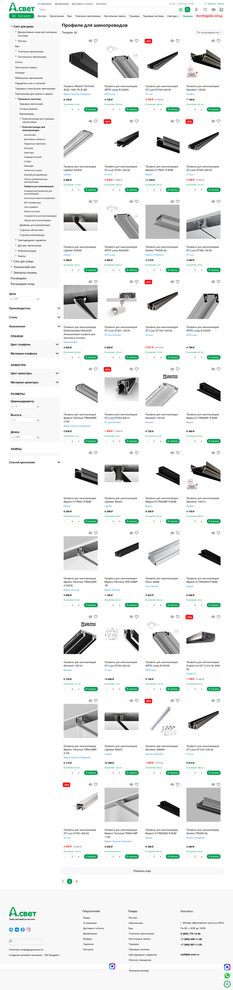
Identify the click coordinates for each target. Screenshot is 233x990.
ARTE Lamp (110, 94)
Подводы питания (33, 157)
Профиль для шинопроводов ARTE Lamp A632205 (121, 248)
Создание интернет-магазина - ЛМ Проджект (34, 955)
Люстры (42, 16)
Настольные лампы (115, 16)
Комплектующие (27, 250)
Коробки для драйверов (35, 174)
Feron (151, 586)
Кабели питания (32, 211)
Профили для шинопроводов (39, 186)
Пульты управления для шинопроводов (35, 180)
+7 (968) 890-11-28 (191, 939)
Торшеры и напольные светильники (35, 88)
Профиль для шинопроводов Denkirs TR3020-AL (161, 248)
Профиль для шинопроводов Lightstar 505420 (80, 248)
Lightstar (67, 174)
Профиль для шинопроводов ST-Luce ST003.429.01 (121, 416)
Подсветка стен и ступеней (30, 83)
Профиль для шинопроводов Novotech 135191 (80, 663)
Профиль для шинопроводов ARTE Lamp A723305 (161, 663)
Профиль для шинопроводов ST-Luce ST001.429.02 (121, 168)
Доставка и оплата (82, 3)
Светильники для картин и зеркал (34, 93)
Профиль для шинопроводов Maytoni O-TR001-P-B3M (161, 168)
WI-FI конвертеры (32, 202)
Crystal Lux (191, 673)
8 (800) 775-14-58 (190, 933)
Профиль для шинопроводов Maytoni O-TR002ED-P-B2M (202, 579)
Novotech (190, 94)
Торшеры (134, 16)
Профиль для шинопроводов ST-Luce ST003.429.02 (121, 663)
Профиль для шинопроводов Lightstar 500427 (121, 499)
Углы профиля (31, 207)
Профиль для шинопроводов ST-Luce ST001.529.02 (80, 831)
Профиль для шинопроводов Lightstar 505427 (121, 747)
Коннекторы (30, 134)
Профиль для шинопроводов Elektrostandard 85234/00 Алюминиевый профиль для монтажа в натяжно (80, 332)
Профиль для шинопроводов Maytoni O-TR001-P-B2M (80, 499)
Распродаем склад (22, 284)
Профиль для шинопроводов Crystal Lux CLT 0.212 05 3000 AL (203, 665)
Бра (69, 16)
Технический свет (24, 267)
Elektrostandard (70, 342)
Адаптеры (29, 152)
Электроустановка (25, 272)
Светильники (57, 16)
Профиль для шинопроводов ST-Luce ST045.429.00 (202, 168)
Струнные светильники (31, 230)
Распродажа (18, 278)
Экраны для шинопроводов (37, 220)
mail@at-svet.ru (190, 954)
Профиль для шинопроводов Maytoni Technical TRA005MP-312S (80, 417)
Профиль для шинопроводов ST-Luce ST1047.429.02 (161, 328)
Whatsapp (227, 976)
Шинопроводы (27, 113)
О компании (45, 3)
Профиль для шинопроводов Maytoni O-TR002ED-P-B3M (161, 831)
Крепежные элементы (35, 139)
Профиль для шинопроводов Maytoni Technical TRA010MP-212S (80, 749)
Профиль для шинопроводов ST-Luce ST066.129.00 (202, 248)
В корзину (91, 109)
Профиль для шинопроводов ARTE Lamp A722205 (121, 87)
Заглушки (28, 148)
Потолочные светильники (32, 56)
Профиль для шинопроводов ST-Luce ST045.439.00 (161, 87)
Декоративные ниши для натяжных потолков (37, 33)
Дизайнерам (62, 3)
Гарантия (88, 944)
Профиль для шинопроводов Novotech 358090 (161, 747)
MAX (227, 967)
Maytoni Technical (77, 94)
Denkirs (154, 254)
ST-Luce (149, 94)
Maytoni (148, 174)
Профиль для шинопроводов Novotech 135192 (161, 416)
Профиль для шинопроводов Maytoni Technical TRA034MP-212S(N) (80, 581)
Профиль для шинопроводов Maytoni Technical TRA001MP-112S (121, 833)
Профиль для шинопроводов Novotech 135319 (202, 499)
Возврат (87, 938)
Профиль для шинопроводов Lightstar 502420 (80, 168)
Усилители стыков (33, 170)
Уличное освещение (140, 960)
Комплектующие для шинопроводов (33, 128)
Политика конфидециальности (26, 949)
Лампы (22, 256)
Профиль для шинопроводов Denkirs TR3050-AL (202, 831)
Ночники (20, 72)
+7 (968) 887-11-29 (191, 944)
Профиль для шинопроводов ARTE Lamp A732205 (202, 328)
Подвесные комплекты (35, 143)
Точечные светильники (87, 16)
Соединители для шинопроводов (40, 215)
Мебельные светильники (29, 78)
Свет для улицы (23, 261)
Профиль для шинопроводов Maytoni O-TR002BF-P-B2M (202, 416)
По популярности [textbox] (208, 32)
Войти (196, 9)
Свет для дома (23, 26)
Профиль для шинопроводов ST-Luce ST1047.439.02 (202, 747)
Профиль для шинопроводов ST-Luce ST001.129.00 (121, 328)
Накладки (28, 165)
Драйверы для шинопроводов (35, 225)
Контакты (101, 3)
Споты (18, 62)
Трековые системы (153, 16)
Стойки (27, 161)
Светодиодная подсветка (32, 240)
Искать (187, 9)
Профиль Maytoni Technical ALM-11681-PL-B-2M (79, 87)
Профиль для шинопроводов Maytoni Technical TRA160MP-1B (121, 581)
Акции (86, 917)
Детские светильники (29, 245)
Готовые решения (29, 108)
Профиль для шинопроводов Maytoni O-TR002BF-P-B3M (161, 499)
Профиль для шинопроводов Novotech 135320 (202, 87)
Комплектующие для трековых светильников (38, 120)
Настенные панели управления (39, 198)
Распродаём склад (209, 16)
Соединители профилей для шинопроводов (38, 192)
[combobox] (208, 32)
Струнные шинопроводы (32, 234)
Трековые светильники (31, 103)
